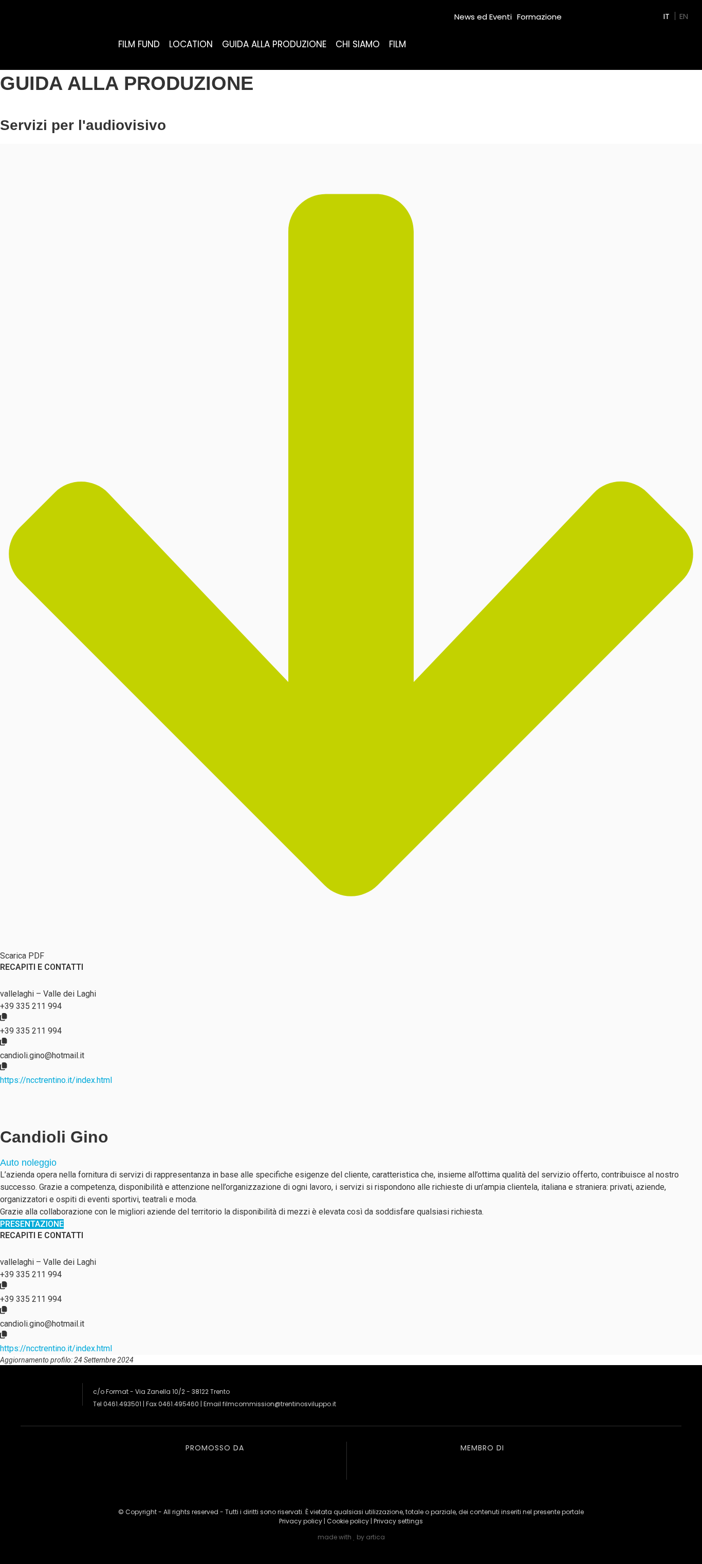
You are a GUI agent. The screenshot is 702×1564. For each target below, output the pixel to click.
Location (191, 44)
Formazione (539, 16)
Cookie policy (348, 1521)
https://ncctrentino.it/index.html (56, 1080)
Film (397, 44)
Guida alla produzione (274, 44)
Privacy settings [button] (398, 1521)
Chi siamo (358, 44)
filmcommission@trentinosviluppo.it (279, 1404)
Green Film (587, 12)
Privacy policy (300, 1521)
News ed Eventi (483, 16)
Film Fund (139, 44)
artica (375, 1537)
